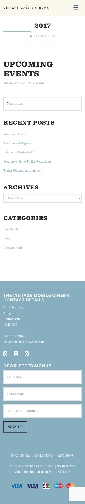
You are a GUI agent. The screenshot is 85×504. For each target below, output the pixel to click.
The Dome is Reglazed (17, 143)
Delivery (44, 455)
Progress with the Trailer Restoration (27, 161)
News (6, 238)
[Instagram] (27, 353)
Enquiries (20, 455)
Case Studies (11, 229)
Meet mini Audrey (15, 134)
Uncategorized (12, 247)
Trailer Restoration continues (22, 170)
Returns (66, 455)
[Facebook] (5, 353)
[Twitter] (16, 353)
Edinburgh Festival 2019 (19, 152)
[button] (76, 7)
